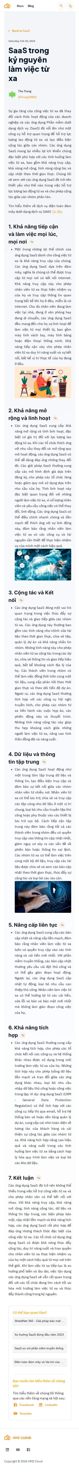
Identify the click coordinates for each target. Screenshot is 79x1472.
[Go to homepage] (7, 6)
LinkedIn (51, 1405)
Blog (31, 6)
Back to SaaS (21, 31)
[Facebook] (28, 1450)
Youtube (26, 1413)
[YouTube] (18, 1450)
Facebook (27, 1405)
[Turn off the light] (70, 5)
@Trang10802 (27, 97)
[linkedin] (7, 1450)
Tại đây (57, 211)
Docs (20, 6)
